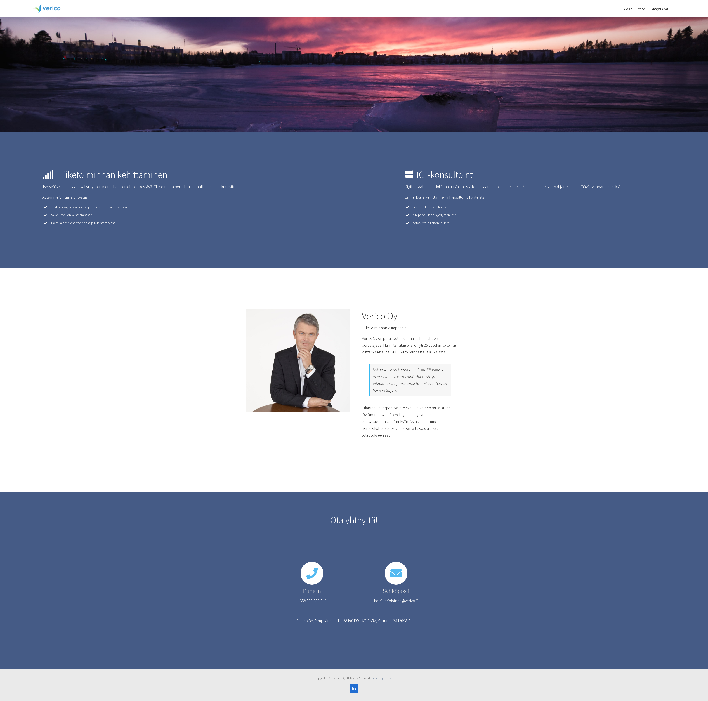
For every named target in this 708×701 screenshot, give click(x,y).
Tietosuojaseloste (382, 678)
